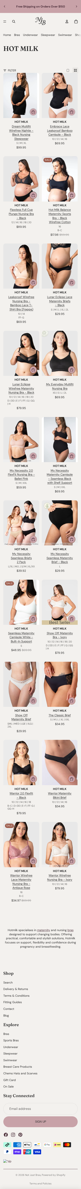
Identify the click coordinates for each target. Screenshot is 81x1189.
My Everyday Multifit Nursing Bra (60, 386)
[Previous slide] (4, 6)
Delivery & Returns (15, 989)
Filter (12, 70)
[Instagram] (13, 1134)
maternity (43, 930)
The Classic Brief (60, 715)
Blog (6, 1015)
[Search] (13, 21)
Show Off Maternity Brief (21, 717)
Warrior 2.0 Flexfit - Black (21, 795)
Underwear (30, 35)
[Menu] (5, 21)
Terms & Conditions (16, 996)
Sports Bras (11, 1040)
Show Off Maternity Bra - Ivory (60, 635)
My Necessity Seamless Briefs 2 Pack (21, 558)
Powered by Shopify (53, 1175)
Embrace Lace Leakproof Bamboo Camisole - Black (59, 130)
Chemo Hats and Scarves (20, 1073)
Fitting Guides (12, 1002)
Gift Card (9, 1080)
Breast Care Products (17, 1067)
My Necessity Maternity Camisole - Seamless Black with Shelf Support (60, 477)
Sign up (40, 1122)
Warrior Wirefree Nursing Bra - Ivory (59, 877)
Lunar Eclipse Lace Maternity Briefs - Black (59, 301)
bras (71, 930)
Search (8, 982)
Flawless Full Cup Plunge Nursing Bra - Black (21, 214)
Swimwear (65, 35)
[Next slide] (76, 6)
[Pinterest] (20, 1134)
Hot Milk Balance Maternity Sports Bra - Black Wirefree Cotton (60, 216)
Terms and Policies (40, 1183)
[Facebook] (5, 1134)
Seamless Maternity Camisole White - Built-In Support (21, 637)
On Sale (8, 1087)
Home (7, 35)
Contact (8, 1009)
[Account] (66, 21)
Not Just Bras (33, 1175)
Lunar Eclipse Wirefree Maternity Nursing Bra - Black (21, 388)
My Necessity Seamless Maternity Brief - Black (60, 558)
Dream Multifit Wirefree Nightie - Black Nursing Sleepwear (21, 132)
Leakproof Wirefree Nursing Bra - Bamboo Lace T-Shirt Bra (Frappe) (21, 303)
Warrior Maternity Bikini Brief (59, 795)
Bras (17, 35)
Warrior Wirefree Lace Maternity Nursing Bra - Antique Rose (21, 881)
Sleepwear (48, 35)
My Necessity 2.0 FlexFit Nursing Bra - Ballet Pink (21, 474)
